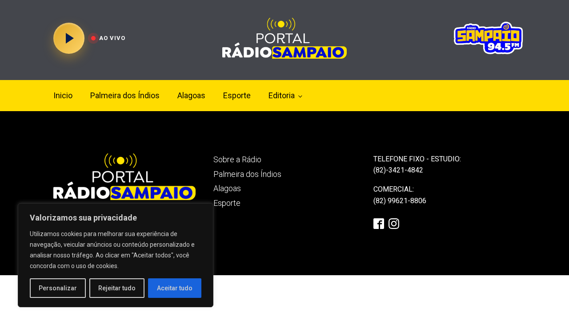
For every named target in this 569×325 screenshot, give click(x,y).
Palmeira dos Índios (125, 95)
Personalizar (58, 288)
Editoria (281, 95)
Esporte (237, 95)
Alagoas (191, 95)
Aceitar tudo (174, 288)
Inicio (62, 95)
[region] (115, 255)
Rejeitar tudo (117, 288)
